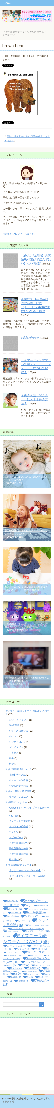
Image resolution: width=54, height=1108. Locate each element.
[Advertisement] (27, 1054)
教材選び (14, 859)
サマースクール (13, 931)
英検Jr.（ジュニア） (20, 797)
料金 (11, 764)
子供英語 (33, 968)
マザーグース (16, 837)
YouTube (14, 816)
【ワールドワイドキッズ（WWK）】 (29, 876)
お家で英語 (12, 916)
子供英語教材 (30, 971)
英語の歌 (22, 981)
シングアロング (17, 742)
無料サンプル (32, 974)
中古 (25, 965)
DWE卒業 (14, 725)
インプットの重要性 (20, 821)
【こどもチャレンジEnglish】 (25, 870)
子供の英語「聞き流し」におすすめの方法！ (34, 399)
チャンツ (14, 832)
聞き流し (15, 977)
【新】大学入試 (17, 775)
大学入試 (16, 968)
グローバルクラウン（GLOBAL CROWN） (27, 929)
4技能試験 (12, 901)
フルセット (40, 949)
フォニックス (22, 949)
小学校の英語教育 (18, 786)
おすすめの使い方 (18, 730)
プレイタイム (16, 747)
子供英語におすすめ (16, 802)
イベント (14, 736)
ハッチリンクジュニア (15, 946)
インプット (23, 921)
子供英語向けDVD (19, 843)
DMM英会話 (42, 905)
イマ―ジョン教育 (18, 780)
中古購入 (14, 753)
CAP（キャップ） (18, 719)
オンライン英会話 (18, 826)
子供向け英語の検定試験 (18, 791)
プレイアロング (13, 952)
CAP (27, 905)
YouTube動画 (36, 912)
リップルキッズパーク (15, 955)
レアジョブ (35, 955)
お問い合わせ (30, 337)
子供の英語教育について (18, 769)
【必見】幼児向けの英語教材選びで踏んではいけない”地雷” (36, 259)
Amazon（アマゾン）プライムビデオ (29, 808)
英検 (29, 977)
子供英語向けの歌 (18, 848)
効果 (11, 758)
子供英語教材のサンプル (18, 865)
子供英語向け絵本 (18, 854)
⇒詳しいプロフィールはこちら (20, 234)
